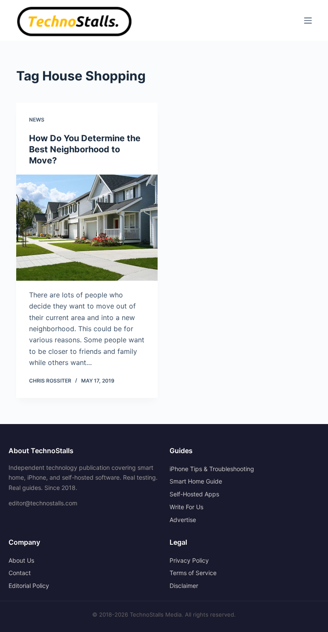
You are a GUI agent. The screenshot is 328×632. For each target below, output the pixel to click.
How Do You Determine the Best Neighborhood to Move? (85, 149)
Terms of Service (193, 572)
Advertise (183, 519)
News (36, 119)
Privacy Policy (189, 560)
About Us (21, 560)
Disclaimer (184, 585)
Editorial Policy (29, 585)
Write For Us (186, 506)
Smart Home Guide (196, 481)
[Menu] (308, 20)
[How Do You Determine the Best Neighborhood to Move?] (87, 228)
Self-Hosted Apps (194, 494)
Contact (20, 572)
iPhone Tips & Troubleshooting (212, 468)
